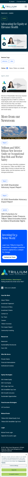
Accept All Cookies (14, 474)
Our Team (4, 317)
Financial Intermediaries (8, 362)
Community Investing (7, 330)
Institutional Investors (7, 366)
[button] (21, 2)
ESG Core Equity (6, 383)
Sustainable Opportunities (8, 396)
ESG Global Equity (6, 379)
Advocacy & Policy (6, 307)
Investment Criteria (6, 310)
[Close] (26, 454)
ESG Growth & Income (7, 393)
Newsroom (4, 13)
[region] (14, 465)
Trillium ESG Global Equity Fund (10, 418)
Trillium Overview (6, 324)
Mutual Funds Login (7, 432)
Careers (3, 320)
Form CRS (4, 348)
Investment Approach (7, 303)
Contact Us (4, 313)
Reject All (14, 470)
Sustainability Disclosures (8, 345)
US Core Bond (5, 407)
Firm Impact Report (6, 327)
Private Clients (5, 359)
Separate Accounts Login (8, 436)
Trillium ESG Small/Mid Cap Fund (11, 421)
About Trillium (5, 300)
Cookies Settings (14, 465)
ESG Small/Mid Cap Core (8, 389)
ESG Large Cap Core (7, 386)
